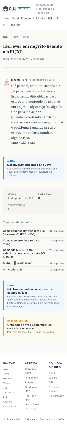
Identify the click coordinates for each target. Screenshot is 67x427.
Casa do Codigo (54, 389)
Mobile (40, 18)
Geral (15, 18)
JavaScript (9, 392)
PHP (5, 24)
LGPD (61, 419)
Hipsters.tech (56, 395)
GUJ (6, 36)
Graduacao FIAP (31, 389)
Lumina (53, 377)
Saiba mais (31, 419)
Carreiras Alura (30, 370)
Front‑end (27, 18)
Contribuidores (47, 419)
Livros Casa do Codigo (32, 406)
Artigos (29, 382)
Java (6, 18)
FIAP (51, 382)
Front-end (9, 378)
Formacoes (31, 377)
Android (15, 24)
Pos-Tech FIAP (30, 397)
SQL (50, 18)
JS (56, 18)
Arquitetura (9, 406)
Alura (52, 372)
